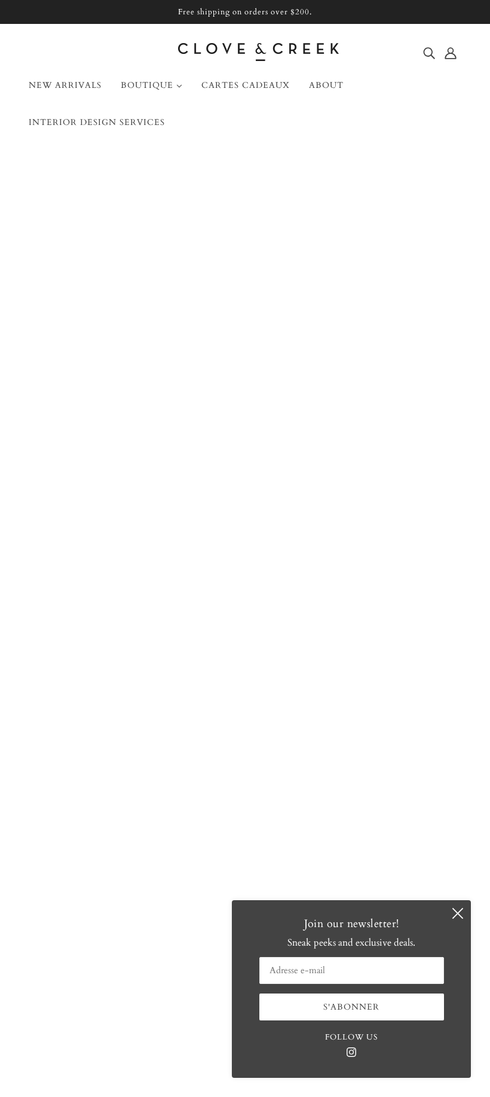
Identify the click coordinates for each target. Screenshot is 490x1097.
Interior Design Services (86, 812)
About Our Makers (76, 798)
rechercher (72, 319)
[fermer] (458, 913)
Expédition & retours (81, 826)
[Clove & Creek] (258, 58)
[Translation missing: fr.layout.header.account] (450, 53)
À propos (56, 769)
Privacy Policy (67, 884)
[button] (425, 319)
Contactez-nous (70, 783)
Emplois (55, 855)
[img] (429, 53)
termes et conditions (79, 869)
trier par (145, 319)
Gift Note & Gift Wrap (85, 841)
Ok (435, 825)
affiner (205, 319)
